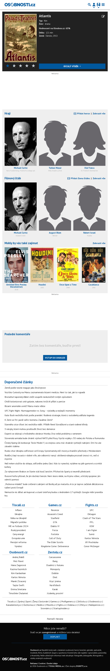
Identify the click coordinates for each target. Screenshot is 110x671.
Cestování (44, 601)
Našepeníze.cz (96, 604)
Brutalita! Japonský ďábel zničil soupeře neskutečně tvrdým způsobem (38, 396)
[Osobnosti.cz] (20, 4)
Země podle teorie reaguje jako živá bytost (25, 387)
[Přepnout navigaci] (94, 4)
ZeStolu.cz (82, 601)
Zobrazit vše (99, 113)
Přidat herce (83, 113)
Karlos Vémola (92, 538)
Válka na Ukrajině (18, 518)
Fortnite (55, 534)
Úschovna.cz (29, 604)
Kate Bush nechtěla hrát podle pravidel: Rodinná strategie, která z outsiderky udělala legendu (49, 415)
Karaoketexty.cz (14, 604)
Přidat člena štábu (80, 178)
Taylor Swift (18, 585)
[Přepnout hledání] (89, 4)
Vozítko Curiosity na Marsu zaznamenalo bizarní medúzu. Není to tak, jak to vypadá (45, 392)
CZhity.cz (82, 604)
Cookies (42, 663)
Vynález (18, 546)
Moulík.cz (51, 604)
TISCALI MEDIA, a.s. (56, 666)
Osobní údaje (52, 663)
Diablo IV (55, 526)
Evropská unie (18, 538)
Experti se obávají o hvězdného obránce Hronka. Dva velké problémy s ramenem (43, 433)
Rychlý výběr (71, 66)
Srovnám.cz (46, 608)
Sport (28, 601)
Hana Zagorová (18, 565)
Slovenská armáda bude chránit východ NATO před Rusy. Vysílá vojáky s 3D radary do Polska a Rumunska (54, 438)
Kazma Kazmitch (18, 569)
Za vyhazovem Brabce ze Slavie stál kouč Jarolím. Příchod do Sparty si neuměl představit (47, 471)
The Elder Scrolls (55, 542)
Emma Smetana (18, 589)
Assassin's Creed (55, 514)
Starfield (55, 518)
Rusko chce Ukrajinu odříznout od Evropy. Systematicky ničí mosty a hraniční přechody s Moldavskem (53, 450)
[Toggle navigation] (103, 4)
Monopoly (55, 569)
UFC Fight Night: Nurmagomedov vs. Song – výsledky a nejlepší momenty (40, 410)
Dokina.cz (72, 604)
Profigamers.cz (68, 601)
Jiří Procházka (91, 542)
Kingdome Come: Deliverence (55, 546)
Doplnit (55, 636)
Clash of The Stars (92, 518)
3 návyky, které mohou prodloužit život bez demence (30, 429)
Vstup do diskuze (55, 357)
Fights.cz (92, 505)
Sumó (91, 534)
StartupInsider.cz (61, 608)
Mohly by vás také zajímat (21, 243)
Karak (55, 589)
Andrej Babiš (18, 557)
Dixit (55, 577)
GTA (55, 522)
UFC (92, 510)
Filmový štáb (13, 178)
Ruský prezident (18, 530)
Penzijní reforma (18, 542)
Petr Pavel (18, 561)
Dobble (55, 573)
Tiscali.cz (18, 505)
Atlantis (45, 16)
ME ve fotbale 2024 (18, 526)
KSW (92, 526)
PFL (92, 522)
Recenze (55, 510)
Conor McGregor (91, 546)
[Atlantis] (21, 37)
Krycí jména (55, 581)
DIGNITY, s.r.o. (82, 666)
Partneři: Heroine (55, 618)
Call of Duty (55, 538)
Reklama (33, 663)
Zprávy (21, 601)
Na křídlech (55, 585)
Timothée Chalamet (18, 593)
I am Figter (91, 530)
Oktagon (92, 514)
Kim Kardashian (18, 573)
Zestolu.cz (55, 552)
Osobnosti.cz (18, 552)
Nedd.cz (41, 604)
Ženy (35, 601)
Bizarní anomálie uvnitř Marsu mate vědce (25, 406)
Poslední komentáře (17, 334)
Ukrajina (18, 514)
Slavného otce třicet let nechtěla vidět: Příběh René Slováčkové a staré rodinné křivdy (46, 424)
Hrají (8, 113)
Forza (55, 530)
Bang (55, 561)
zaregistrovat (49, 632)
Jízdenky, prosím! (55, 593)
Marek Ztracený (18, 581)
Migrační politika (18, 522)
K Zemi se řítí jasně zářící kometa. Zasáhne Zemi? (29, 419)
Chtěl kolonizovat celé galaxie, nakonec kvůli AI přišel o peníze (35, 401)
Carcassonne (55, 557)
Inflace (18, 510)
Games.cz (55, 505)
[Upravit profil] (103, 16)
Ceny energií (18, 534)
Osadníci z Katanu (55, 565)
